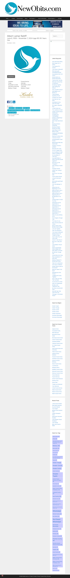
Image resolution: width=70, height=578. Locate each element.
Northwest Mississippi (57, 317)
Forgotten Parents (56, 168)
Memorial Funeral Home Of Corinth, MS (57, 508)
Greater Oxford (55, 311)
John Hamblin (11, 115)
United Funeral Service (57, 388)
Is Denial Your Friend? (57, 97)
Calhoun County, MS (56, 450)
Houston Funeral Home (57, 356)
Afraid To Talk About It (57, 239)
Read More (11, 76)
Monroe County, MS (57, 513)
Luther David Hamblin (57, 403)
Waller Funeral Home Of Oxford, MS (57, 558)
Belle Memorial (55, 332)
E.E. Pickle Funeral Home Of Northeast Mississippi (57, 457)
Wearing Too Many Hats (57, 136)
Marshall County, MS (56, 498)
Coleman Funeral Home (57, 343)
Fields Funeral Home (56, 351)
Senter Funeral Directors (57, 378)
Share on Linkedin (14, 102)
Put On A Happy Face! (57, 150)
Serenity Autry (55, 380)
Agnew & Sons (55, 328)
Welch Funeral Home (56, 393)
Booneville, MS (56, 448)
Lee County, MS (57, 496)
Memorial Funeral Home (57, 371)
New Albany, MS (56, 516)
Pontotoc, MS (55, 533)
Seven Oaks (54, 382)
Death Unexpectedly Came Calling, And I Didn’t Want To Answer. (57, 249)
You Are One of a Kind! (57, 281)
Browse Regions (51, 18)
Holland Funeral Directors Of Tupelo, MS (57, 480)
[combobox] (20, 30)
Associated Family (56, 330)
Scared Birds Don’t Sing (57, 255)
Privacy (38, 576)
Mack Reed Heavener (57, 405)
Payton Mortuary (56, 376)
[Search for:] (57, 36)
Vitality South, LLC (26, 576)
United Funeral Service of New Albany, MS (57, 555)
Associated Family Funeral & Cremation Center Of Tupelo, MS (57, 442)
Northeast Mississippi (35, 110)
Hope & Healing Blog (42, 18)
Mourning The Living (56, 148)
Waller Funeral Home (56, 389)
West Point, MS (55, 568)
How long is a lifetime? (57, 264)
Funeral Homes (20, 18)
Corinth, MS (55, 454)
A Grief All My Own (56, 108)
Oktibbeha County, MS (57, 528)
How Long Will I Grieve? (57, 89)
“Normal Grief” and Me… (57, 80)
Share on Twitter (11, 102)
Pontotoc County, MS (57, 536)
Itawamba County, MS (57, 486)
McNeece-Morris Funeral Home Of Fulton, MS (57, 504)
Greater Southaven (56, 313)
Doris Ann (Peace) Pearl (13, 114)
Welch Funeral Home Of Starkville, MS (57, 566)
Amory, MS (55, 438)
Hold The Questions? (56, 230)
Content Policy (43, 576)
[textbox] (20, 30)
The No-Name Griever (57, 176)
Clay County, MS (55, 452)
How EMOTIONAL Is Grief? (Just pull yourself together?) (57, 159)
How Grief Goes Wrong (57, 61)
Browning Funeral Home (57, 337)
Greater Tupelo (26, 107)
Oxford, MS (55, 531)
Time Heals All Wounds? (57, 69)
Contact (13, 18)
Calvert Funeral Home (57, 339)
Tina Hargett (55, 408)
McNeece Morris (55, 367)
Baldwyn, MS (12, 107)
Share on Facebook (8, 102)
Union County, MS (56, 552)
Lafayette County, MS (57, 493)
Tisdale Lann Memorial (57, 384)
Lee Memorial (55, 365)
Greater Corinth (18, 107)
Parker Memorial (55, 375)
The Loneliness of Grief (57, 110)
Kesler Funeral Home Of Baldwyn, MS (16, 110)
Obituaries (10, 106)
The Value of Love (56, 221)
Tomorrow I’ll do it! (56, 137)
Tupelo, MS (55, 549)
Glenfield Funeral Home (57, 358)
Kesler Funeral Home (56, 363)
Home (7, 18)
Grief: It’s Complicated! (57, 283)
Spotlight (60, 18)
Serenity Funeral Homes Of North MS (57, 544)
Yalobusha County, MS (56, 570)
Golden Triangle (55, 307)
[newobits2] (35, 27)
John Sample (55, 422)
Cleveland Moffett (56, 341)
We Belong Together (56, 84)
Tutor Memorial (55, 386)
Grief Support (32, 18)
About (26, 18)
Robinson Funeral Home (57, 373)
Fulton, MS (55, 460)
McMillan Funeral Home (57, 369)
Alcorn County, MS (56, 436)
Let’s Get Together (56, 228)
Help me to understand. (57, 263)
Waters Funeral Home (57, 391)
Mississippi (27, 110)
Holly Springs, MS (56, 483)
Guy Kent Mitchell (56, 407)
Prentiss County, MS (12, 112)
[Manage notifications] (2, 575)
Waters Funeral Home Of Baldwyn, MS (57, 562)
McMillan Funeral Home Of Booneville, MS (57, 501)
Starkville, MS (55, 547)
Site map (49, 576)
